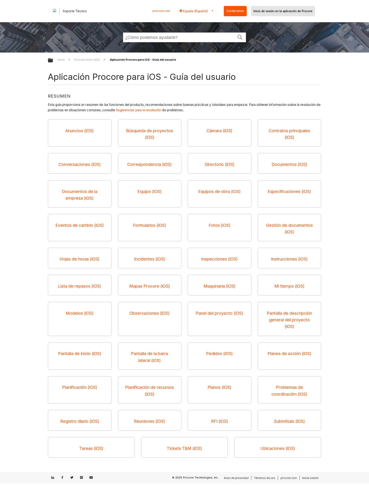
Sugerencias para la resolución (138, 110)
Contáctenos (235, 11)
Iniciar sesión (310, 478)
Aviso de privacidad (236, 478)
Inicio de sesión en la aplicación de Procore (282, 11)
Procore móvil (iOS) (87, 59)
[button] (240, 37)
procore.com (161, 11)
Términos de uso (264, 478)
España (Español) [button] (195, 11)
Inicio (62, 59)
